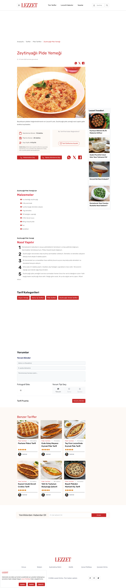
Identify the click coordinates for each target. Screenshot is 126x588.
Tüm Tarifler (52, 5)
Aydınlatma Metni (55, 567)
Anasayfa (20, 42)
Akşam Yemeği (23, 298)
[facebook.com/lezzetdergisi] (90, 578)
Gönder (99, 515)
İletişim (39, 567)
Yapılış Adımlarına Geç (52, 157)
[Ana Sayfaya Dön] (63, 559)
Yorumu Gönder (78, 401)
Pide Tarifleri (37, 42)
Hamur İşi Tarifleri (38, 298)
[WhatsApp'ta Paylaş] (75, 63)
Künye (24, 567)
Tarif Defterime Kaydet (70, 143)
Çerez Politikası (86, 567)
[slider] (68, 136)
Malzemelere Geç (29, 157)
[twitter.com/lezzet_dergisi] (98, 578)
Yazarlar (80, 5)
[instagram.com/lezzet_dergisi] (94, 578)
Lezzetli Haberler (67, 5)
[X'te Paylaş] (79, 63)
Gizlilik (71, 567)
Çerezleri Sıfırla (102, 567)
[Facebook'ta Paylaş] (83, 63)
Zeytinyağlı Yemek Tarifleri (68, 298)
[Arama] (107, 5)
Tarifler (28, 42)
